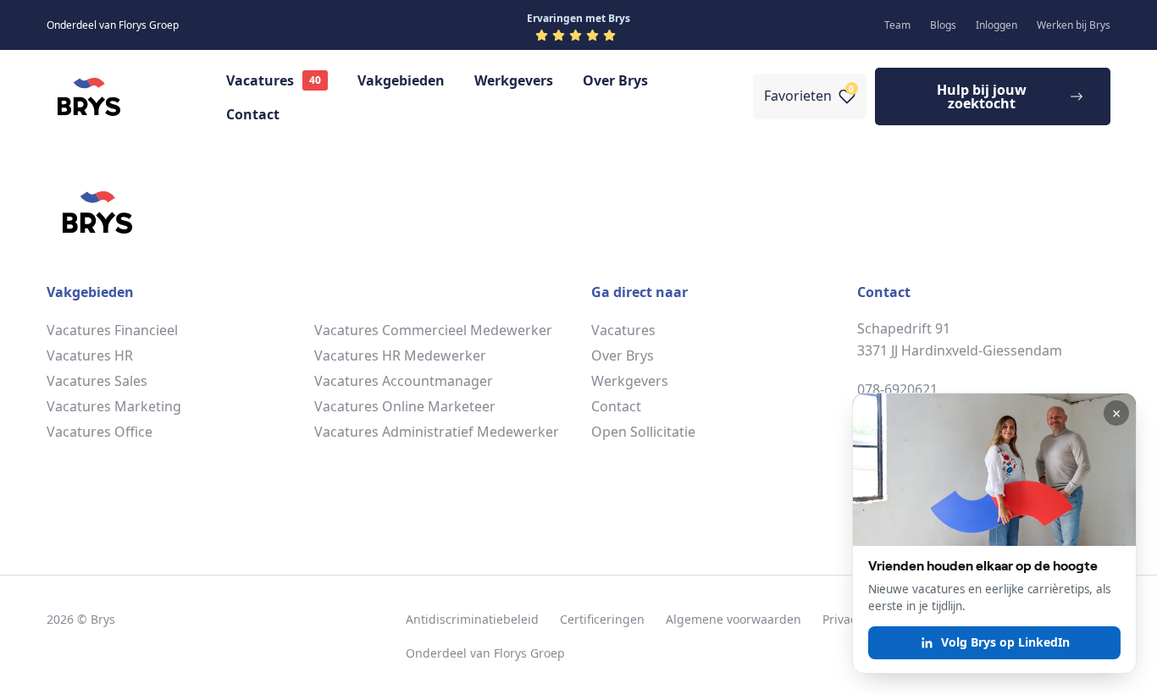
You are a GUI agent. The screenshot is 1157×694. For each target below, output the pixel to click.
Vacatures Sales (97, 381)
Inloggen (996, 25)
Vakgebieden (401, 80)
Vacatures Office (99, 431)
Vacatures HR (90, 355)
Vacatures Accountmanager (403, 381)
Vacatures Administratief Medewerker (436, 431)
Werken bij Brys (1073, 25)
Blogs (943, 25)
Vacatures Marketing (114, 406)
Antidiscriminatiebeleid (472, 619)
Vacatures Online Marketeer (404, 406)
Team (897, 25)
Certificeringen (602, 619)
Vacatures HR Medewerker (400, 355)
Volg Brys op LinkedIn (1005, 642)
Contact (253, 114)
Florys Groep (529, 653)
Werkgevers (513, 80)
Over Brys (615, 80)
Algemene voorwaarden (733, 619)
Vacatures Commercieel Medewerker (433, 330)
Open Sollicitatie (643, 431)
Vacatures (260, 80)
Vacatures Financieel (112, 330)
